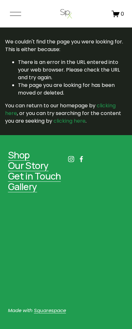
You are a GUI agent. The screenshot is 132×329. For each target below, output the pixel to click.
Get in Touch (34, 176)
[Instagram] (71, 159)
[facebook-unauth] (81, 159)
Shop (19, 155)
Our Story (28, 165)
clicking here (70, 121)
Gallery (22, 186)
